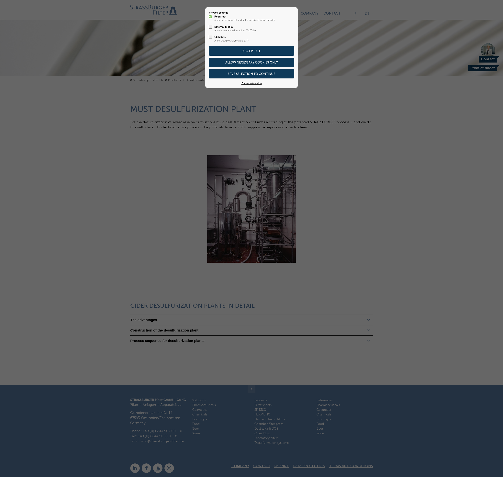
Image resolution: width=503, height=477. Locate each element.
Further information (251, 83)
